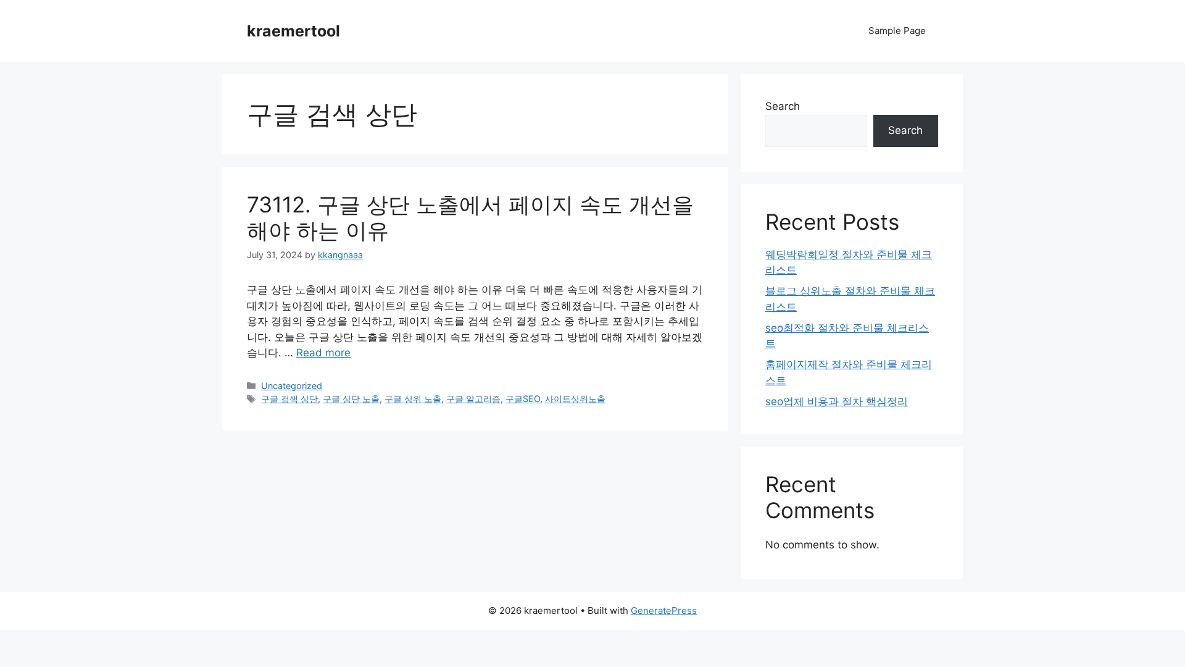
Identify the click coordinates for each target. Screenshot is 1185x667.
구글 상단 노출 (351, 398)
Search (782, 106)
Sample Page (897, 30)
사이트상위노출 (575, 398)
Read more (323, 352)
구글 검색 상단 (289, 398)
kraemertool (293, 31)
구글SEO (522, 398)
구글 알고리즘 (473, 398)
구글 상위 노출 (413, 398)
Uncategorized (291, 385)
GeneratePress (664, 610)
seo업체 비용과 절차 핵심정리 (836, 401)
